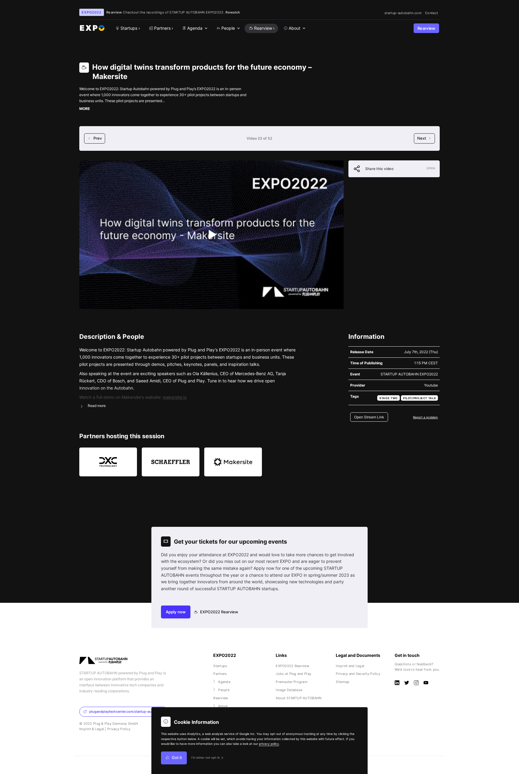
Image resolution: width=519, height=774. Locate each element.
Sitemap (342, 682)
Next (421, 138)
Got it (177, 758)
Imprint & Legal (91, 729)
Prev (97, 138)
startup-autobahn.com (403, 13)
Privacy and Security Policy (358, 674)
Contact (431, 13)
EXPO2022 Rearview (219, 612)
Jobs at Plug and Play (293, 674)
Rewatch (233, 12)
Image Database (289, 690)
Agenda (224, 682)
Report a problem (425, 417)
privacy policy (269, 744)
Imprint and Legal (350, 666)
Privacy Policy (118, 729)
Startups (220, 666)
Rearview (426, 28)
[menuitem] (194, 28)
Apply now (176, 612)
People (223, 690)
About (223, 706)
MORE (84, 108)
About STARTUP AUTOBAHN (298, 698)
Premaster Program (292, 682)
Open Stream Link (369, 417)
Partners (220, 674)
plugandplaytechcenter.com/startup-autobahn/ (126, 711)
